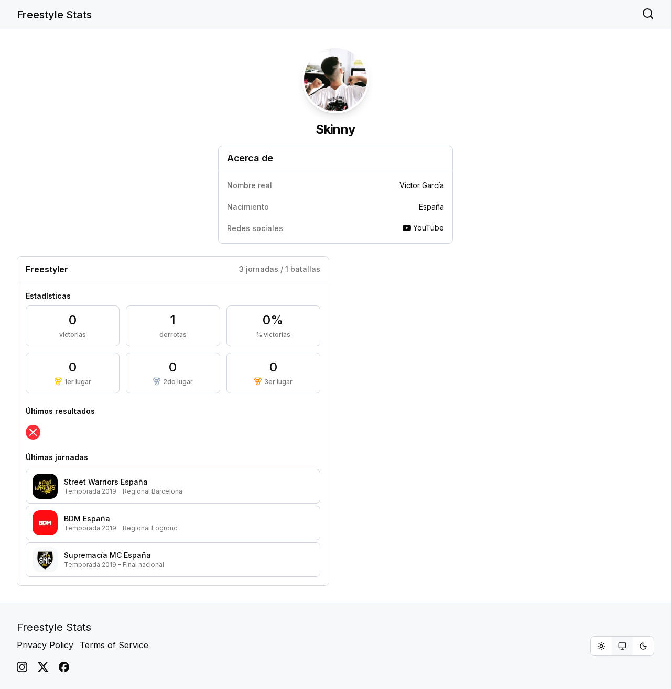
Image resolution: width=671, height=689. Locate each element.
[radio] (601, 646)
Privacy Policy (45, 645)
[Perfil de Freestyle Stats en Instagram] (22, 667)
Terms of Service (114, 645)
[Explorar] (648, 14)
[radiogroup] (622, 646)
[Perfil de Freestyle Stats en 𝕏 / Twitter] (43, 667)
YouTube (428, 227)
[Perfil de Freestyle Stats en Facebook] (64, 667)
